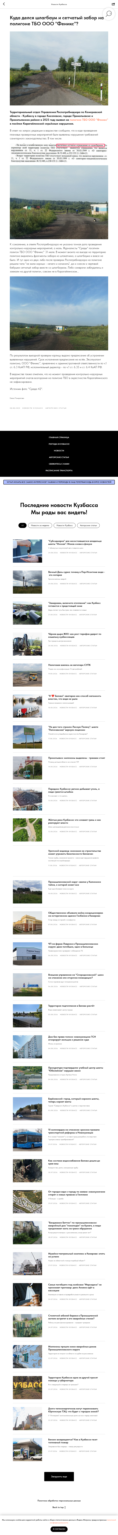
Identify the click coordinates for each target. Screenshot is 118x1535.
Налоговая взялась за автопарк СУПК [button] (69, 664)
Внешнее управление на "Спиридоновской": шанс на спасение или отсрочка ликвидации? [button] (76, 976)
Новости (59, 450)
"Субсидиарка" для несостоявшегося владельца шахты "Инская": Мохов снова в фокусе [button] (75, 542)
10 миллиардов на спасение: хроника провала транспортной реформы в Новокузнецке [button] (74, 1131)
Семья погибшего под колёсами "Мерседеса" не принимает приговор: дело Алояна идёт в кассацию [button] (75, 1287)
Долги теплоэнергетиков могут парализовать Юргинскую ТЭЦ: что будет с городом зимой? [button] (73, 1410)
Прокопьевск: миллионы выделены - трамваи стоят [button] (76, 757)
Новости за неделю (40, 525)
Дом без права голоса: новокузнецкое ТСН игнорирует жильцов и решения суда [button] (72, 1038)
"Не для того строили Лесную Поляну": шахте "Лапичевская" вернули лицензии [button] (73, 728)
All (22, 525)
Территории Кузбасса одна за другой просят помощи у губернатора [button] (73, 1379)
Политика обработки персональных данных (59, 1500)
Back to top (58, 1507)
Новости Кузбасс (65, 525)
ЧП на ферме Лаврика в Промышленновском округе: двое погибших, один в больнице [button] (73, 945)
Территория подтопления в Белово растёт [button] (71, 1005)
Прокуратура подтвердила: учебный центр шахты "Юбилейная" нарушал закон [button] (75, 1069)
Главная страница (59, 437)
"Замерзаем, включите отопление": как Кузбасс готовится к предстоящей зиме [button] (74, 604)
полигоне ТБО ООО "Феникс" (89, 119)
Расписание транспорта (59, 470)
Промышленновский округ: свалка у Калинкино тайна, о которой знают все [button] (74, 883)
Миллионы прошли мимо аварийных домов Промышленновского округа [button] (72, 1348)
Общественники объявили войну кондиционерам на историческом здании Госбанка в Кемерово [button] (75, 914)
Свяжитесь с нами (59, 464)
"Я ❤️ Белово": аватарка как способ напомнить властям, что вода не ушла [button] (74, 697)
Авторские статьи (59, 457)
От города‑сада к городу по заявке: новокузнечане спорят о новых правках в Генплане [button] (76, 1193)
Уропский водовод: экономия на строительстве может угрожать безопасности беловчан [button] (74, 852)
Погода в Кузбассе (59, 444)
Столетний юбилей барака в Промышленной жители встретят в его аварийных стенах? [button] (73, 1317)
